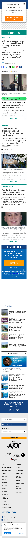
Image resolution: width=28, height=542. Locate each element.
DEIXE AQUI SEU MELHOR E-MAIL (14, 18)
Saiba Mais (21, 533)
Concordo (7, 533)
